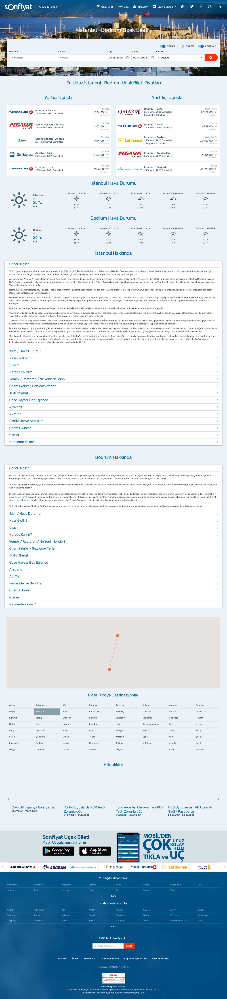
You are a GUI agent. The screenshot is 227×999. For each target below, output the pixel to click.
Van (171, 736)
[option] (35, 799)
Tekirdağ (120, 711)
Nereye (61, 51)
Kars (171, 724)
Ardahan (200, 749)
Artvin (172, 749)
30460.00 (209, 140)
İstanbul (93, 724)
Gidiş (109, 51)
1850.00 (101, 154)
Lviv (36, 890)
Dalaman (147, 711)
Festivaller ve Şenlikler (26, 421)
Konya (12, 730)
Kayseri (199, 724)
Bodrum (40, 711)
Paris (91, 890)
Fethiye (40, 743)
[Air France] (23, 867)
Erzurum (93, 718)
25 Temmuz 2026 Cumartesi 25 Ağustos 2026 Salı (158, 111)
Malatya (40, 730)
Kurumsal (62, 958)
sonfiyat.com (128, 339)
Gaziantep (148, 718)
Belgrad (92, 884)
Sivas (12, 736)
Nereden (13, 51)
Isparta (66, 724)
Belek (198, 743)
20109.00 (209, 112)
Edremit (13, 718)
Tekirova (120, 743)
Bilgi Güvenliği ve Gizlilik (135, 958)
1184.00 (101, 168)
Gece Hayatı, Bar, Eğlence (28, 400)
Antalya (173, 705)
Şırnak (66, 736)
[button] (117, 635)
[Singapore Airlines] (204, 867)
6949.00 (210, 126)
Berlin (118, 884)
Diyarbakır (201, 711)
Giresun (146, 730)
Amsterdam (12, 884)
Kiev (200, 884)
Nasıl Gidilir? (18, 358)
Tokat (92, 736)
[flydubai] (114, 867)
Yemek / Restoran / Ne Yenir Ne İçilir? (37, 379)
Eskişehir (120, 718)
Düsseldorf (175, 884)
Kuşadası (13, 743)
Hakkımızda (89, 958)
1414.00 (101, 140)
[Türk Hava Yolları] (144, 867)
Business (190, 46)
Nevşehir (120, 730)
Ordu (145, 749)
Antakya (147, 743)
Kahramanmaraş (151, 724)
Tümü (113, 896)
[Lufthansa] (174, 867)
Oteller (14, 435)
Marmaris (93, 743)
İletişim (75, 958)
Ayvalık (172, 743)
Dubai (146, 884)
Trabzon (120, 736)
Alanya (92, 749)
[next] (216, 799)
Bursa (65, 711)
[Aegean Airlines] (53, 867)
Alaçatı (119, 749)
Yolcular (160, 51)
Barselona (66, 884)
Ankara (146, 705)
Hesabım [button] (142, 6)
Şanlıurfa (40, 736)
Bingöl (12, 711)
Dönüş (134, 51)
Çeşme (199, 736)
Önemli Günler (20, 428)
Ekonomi (171, 46)
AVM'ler (15, 414)
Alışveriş (15, 407)
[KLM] (83, 867)
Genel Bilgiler (19, 264)
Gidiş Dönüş (210, 46)
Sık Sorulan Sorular (110, 958)
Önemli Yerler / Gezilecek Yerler (32, 386)
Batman (200, 705)
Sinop (198, 730)
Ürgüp (66, 743)
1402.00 (101, 126)
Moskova (65, 890)
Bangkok (38, 884)
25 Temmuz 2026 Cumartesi (49, 112)
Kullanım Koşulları (160, 958)
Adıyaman (41, 705)
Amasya (120, 705)
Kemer (66, 749)
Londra (10, 890)
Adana (12, 705)
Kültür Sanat (18, 393)
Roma (146, 890)
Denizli (172, 711)
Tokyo (173, 890)
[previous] (11, 799)
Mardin (66, 730)
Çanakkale (94, 711)
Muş (91, 730)
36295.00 (209, 168)
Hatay (12, 724)
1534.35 (101, 112)
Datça (12, 749)
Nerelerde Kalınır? (22, 442)
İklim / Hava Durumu (25, 351)
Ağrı (64, 705)
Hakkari (199, 718)
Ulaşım (14, 365)
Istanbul (120, 920)
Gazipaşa (173, 718)
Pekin (118, 890)
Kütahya (93, 705)
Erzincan (67, 718)
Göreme (40, 749)
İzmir (118, 724)
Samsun (173, 730)
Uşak (145, 736)
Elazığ (39, 718)
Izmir (145, 920)
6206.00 (210, 154)
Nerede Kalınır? (20, 372)
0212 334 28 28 (49, 7)
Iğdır (38, 724)
